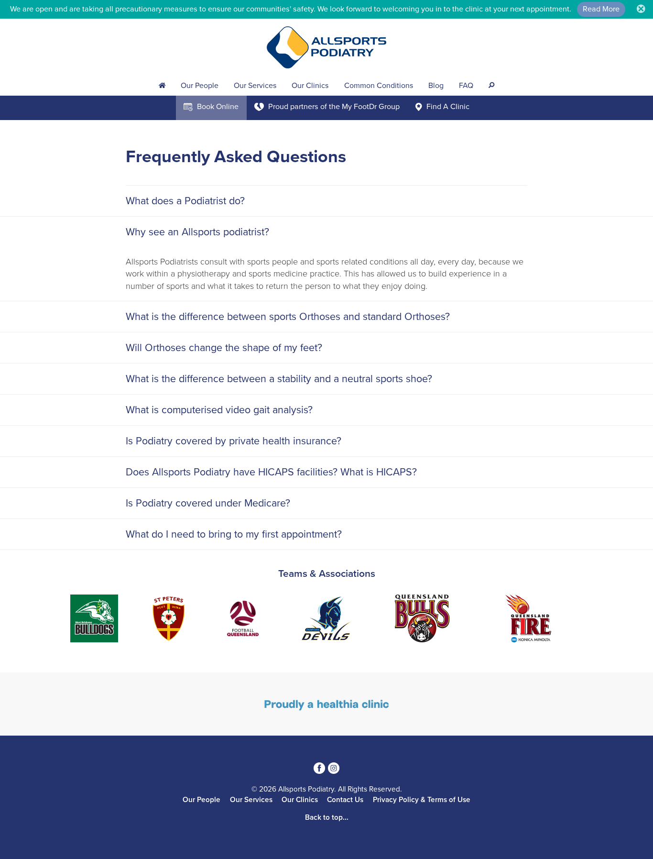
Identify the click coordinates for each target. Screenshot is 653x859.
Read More (601, 9)
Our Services (255, 85)
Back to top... (326, 817)
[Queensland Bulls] (327, 620)
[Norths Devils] (232, 620)
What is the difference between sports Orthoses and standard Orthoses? (288, 316)
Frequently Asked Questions (236, 156)
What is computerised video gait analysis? (219, 410)
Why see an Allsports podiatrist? (197, 232)
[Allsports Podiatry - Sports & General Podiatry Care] (326, 47)
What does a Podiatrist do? (185, 201)
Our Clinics (310, 85)
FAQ (466, 85)
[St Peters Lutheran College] (74, 620)
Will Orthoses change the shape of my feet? (224, 347)
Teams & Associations (326, 574)
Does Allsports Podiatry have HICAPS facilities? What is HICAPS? (271, 472)
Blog (436, 85)
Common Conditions (378, 85)
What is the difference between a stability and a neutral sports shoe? (279, 379)
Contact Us (345, 799)
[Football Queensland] (148, 620)
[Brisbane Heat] (521, 620)
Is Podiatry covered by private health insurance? (233, 441)
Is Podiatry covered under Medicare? (208, 503)
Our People (199, 85)
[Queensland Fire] (433, 620)
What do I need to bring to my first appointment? (234, 534)
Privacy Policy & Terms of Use (421, 799)
